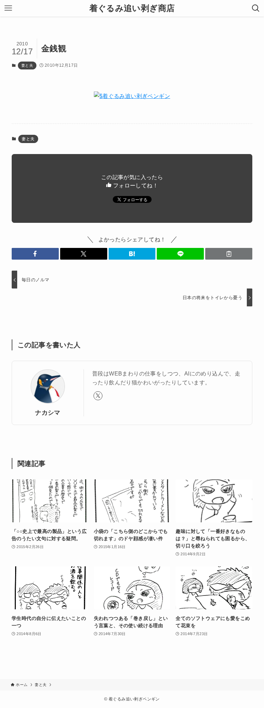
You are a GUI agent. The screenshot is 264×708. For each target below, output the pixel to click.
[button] (35, 254)
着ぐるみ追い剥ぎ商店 (132, 8)
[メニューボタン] (8, 8)
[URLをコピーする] (228, 254)
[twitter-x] (98, 395)
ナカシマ (47, 412)
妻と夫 (27, 65)
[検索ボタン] (256, 8)
